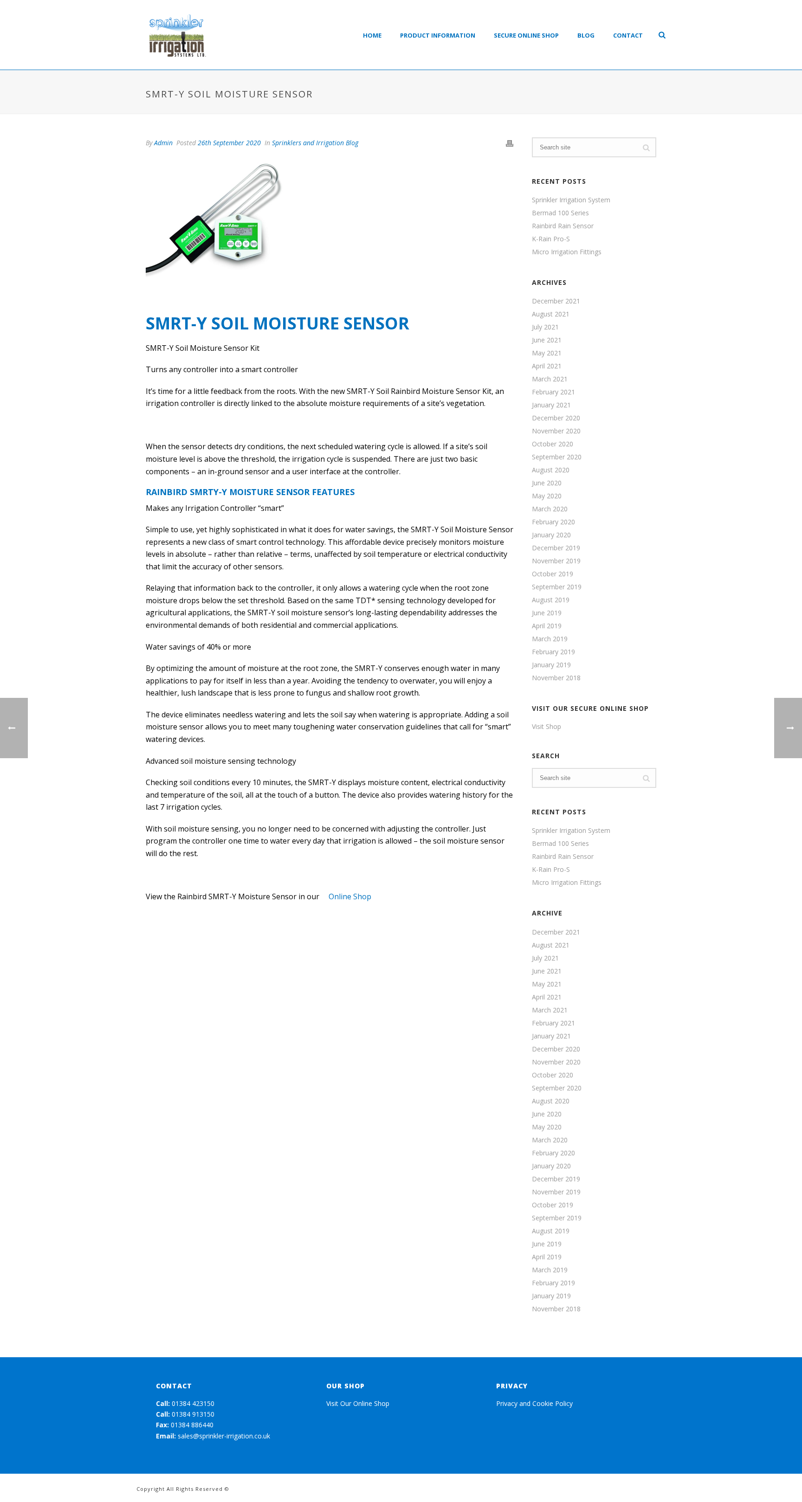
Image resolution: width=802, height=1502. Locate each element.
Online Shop (350, 896)
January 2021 (551, 405)
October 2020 (552, 444)
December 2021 (556, 301)
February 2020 (553, 522)
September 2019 (557, 587)
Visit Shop (546, 726)
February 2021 (553, 392)
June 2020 (547, 483)
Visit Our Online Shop (357, 1403)
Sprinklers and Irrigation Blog (315, 142)
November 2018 (556, 678)
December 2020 (556, 418)
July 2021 (545, 327)
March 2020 (550, 509)
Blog (586, 35)
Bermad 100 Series (560, 213)
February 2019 (553, 652)
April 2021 (547, 366)
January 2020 (551, 535)
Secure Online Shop (526, 35)
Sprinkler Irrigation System (571, 200)
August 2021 (550, 314)
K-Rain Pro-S (551, 239)
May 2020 (547, 496)
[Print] (509, 142)
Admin (163, 142)
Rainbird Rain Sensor (563, 226)
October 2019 (552, 574)
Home (372, 35)
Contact (628, 35)
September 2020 (557, 457)
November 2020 (556, 431)
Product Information (437, 35)
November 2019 (556, 561)
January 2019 (551, 665)
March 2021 (550, 379)
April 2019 (547, 626)
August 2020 (550, 470)
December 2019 (556, 548)
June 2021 (547, 340)
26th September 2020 (229, 142)
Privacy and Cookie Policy (534, 1403)
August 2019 (550, 600)
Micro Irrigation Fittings (567, 252)
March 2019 (550, 639)
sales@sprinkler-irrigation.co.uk (224, 1435)
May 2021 (547, 353)
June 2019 (547, 613)
